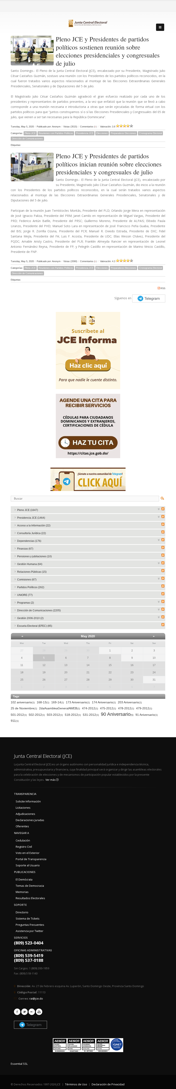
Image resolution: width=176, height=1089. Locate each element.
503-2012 (55, 714)
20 (65, 672)
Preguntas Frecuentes (30, 925)
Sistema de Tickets (27, 918)
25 (21, 679)
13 (65, 665)
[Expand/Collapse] (159, 508)
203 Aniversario (130, 702)
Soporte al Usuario (28, 865)
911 (15, 720)
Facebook (17, 1012)
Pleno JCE (30, 133)
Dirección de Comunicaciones (27, 138)
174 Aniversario (104, 702)
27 (65, 679)
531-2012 (91, 714)
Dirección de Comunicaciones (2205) (39, 610)
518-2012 (73, 714)
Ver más (51, 780)
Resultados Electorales (30, 898)
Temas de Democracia (30, 886)
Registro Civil (24, 847)
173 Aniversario (78, 702)
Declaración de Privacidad (108, 1084)
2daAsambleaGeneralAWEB (59, 708)
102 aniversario (23, 702)
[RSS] (162, 508)
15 (110, 665)
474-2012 (90, 708)
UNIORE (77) (25, 595)
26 (44, 679)
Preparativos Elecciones (123, 133)
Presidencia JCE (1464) (31, 517)
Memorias (22, 892)
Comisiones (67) (26, 579)
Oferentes (22, 826)
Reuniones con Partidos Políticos (56, 133)
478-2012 (126, 708)
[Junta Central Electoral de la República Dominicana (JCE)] (88, 22)
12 (44, 665)
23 (132, 672)
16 (132, 665)
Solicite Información (28, 801)
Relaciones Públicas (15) (32, 571)
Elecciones (102, 133)
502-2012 (37, 714)
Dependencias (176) (29, 540)
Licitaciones (23, 808)
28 (44, 650)
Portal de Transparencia (31, 859)
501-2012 (19, 714)
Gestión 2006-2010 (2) (30, 618)
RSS (163, 288)
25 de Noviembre (24, 708)
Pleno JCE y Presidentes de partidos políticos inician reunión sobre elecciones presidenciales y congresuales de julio (109, 163)
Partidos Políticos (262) (30, 587)
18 (21, 672)
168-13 (43, 702)
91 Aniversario (146, 714)
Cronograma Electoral (150, 133)
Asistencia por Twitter (29, 931)
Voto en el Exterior (27, 853)
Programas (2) (25, 602)
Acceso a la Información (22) (33, 525)
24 (154, 672)
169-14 (57, 702)
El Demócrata (24, 879)
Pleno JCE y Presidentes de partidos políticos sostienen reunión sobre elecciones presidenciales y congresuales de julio (108, 51)
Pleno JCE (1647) (27, 510)
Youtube (39, 1012)
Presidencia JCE (84, 133)
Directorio (22, 912)
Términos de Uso (76, 1084)
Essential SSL (19, 1064)
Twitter (24, 1012)
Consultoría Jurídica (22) (31, 533)
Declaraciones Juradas (30, 820)
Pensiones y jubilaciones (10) (34, 556)
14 (88, 665)
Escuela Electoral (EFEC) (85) (34, 625)
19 (44, 672)
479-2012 (144, 708)
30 (88, 650)
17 (154, 665)
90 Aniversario (117, 714)
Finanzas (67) (25, 548)
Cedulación (23, 840)
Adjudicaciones (25, 814)
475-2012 (108, 708)
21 (88, 672)
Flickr (32, 1012)
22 (110, 672)
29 (65, 650)
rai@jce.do (36, 998)
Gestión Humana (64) (29, 564)
